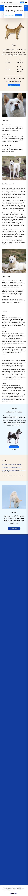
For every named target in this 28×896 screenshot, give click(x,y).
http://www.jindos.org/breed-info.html (11, 464)
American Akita (14, 446)
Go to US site (18, 15)
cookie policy (8, 889)
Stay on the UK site (9, 15)
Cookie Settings (13, 893)
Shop (22, 2)
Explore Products (14, 85)
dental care (9, 350)
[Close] (25, 887)
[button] (24, 439)
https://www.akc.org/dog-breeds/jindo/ (12, 467)
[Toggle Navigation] (25, 2)
